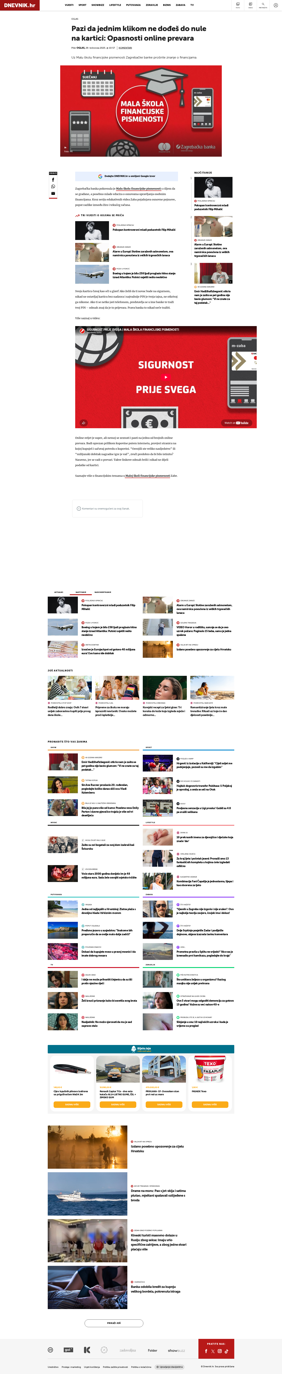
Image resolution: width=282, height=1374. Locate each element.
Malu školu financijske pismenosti (138, 188)
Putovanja (133, 5)
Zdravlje (152, 5)
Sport (82, 5)
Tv (192, 5)
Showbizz (98, 5)
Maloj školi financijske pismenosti (147, 475)
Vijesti (69, 5)
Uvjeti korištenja (92, 1367)
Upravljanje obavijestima (171, 1367)
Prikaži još (114, 1323)
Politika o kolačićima (141, 1367)
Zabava (180, 5)
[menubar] (275, 5)
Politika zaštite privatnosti (115, 1367)
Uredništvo (53, 1367)
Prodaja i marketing (71, 1367)
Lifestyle (115, 5)
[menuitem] (275, 5)
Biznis (167, 5)
